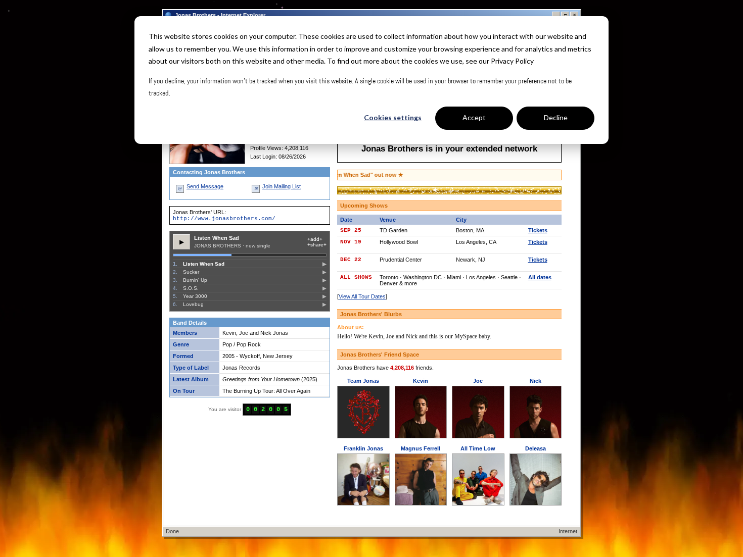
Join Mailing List (281, 186)
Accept (474, 117)
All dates (539, 277)
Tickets (537, 230)
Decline (556, 117)
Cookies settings (393, 117)
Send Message (205, 186)
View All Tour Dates (362, 296)
